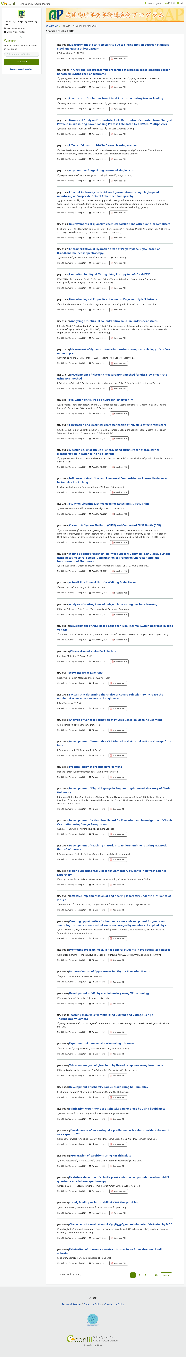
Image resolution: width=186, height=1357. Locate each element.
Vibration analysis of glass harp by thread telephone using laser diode (116, 1065)
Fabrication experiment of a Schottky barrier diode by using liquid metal (117, 1108)
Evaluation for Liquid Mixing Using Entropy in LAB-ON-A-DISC (109, 274)
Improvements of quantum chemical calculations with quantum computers (119, 224)
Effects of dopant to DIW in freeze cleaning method (103, 145)
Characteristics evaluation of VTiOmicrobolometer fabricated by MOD (120, 1224)
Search (11, 40)
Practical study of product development (95, 766)
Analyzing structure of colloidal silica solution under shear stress (114, 321)
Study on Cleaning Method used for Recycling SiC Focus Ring (109, 503)
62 (156, 1275)
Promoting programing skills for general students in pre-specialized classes (119, 949)
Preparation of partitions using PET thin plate (100, 1155)
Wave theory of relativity (85, 673)
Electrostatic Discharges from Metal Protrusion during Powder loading (116, 98)
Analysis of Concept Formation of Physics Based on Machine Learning (115, 720)
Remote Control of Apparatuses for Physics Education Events (109, 971)
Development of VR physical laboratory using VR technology (109, 993)
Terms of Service (71, 1304)
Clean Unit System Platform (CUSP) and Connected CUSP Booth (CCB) (115, 525)
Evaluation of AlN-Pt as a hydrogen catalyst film (101, 399)
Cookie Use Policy (114, 1304)
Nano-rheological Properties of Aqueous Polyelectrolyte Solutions (113, 299)
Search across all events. (21, 69)
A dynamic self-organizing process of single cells (101, 170)
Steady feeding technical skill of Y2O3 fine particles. (104, 1202)
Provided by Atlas (93, 1345)
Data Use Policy (92, 1304)
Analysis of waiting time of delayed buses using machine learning (113, 604)
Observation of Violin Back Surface (93, 651)
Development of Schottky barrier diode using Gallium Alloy (108, 1087)
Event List (53, 25)
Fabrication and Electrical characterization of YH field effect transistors (117, 425)
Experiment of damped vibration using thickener (101, 1043)
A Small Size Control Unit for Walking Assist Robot (102, 582)
